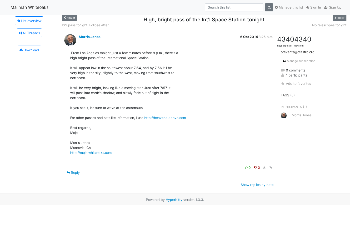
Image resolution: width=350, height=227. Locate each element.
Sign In (315, 7)
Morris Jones (89, 37)
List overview (30, 21)
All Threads (31, 33)
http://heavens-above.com (165, 118)
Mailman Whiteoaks (29, 7)
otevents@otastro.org (298, 52)
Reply (75, 172)
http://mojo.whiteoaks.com (91, 153)
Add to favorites (298, 83)
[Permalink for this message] (271, 167)
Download (31, 50)
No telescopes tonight (329, 25)
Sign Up (334, 7)
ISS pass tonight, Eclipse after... (86, 25)
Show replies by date (257, 185)
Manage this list (290, 7)
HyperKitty (174, 200)
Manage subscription (300, 61)
